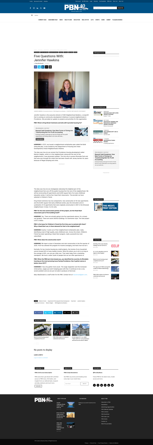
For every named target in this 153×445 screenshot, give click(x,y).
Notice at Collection (113, 443)
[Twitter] (41, 8)
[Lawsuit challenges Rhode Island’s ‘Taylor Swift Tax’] (71, 405)
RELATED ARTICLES (40, 320)
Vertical (75, 52)
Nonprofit (61, 52)
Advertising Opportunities (107, 407)
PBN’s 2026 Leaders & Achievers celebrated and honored (60, 426)
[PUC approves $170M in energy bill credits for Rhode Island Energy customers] (115, 269)
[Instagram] (34, 8)
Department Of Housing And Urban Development (58, 301)
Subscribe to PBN (105, 402)
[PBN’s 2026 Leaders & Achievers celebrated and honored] (61, 330)
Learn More (40, 139)
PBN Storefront (105, 414)
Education (55, 335)
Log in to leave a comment (41, 357)
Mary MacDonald (39, 63)
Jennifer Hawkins (81, 301)
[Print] (50, 67)
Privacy (86, 443)
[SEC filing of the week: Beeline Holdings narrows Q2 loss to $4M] (115, 246)
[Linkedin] (37, 8)
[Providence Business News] (76, 7)
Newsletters (104, 404)
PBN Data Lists (105, 416)
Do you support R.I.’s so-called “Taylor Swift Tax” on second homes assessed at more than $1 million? (80, 339)
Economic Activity (37, 335)
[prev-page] (35, 344)
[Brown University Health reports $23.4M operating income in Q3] (71, 415)
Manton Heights (49, 302)
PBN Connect (104, 411)
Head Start (73, 301)
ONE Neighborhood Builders (61, 302)
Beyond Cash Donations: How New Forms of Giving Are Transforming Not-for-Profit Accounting (54, 131)
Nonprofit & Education (53, 52)
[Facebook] (30, 8)
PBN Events (104, 419)
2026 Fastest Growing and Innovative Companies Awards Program (111, 123)
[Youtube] (44, 8)
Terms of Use (93, 443)
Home (35, 50)
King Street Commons (39, 302)
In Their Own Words (44, 52)
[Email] (46, 67)
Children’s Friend (42, 301)
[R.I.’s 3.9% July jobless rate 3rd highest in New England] (115, 253)
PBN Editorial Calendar (107, 409)
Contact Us (104, 421)
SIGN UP (84, 383)
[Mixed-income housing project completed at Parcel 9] (42, 330)
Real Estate (46, 50)
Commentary (36, 52)
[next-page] (37, 344)
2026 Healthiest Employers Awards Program (111, 113)
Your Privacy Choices (102, 443)
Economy (40, 50)
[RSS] (105, 385)
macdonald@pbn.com (80, 274)
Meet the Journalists (106, 423)
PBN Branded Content (42, 128)
